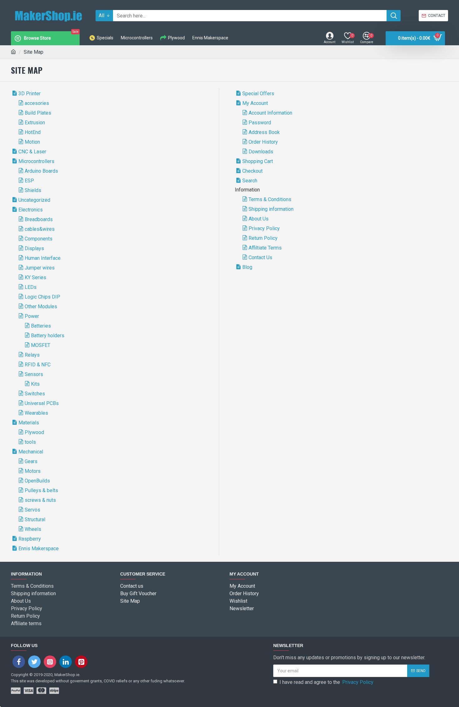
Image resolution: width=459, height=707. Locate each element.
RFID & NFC (38, 365)
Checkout (252, 171)
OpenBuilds (37, 481)
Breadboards (39, 219)
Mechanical (30, 452)
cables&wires (40, 229)
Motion (32, 142)
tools (30, 442)
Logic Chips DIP (42, 297)
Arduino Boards (41, 171)
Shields (33, 190)
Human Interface (43, 258)
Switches (35, 394)
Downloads (261, 152)
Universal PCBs (42, 403)
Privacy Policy (264, 228)
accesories (37, 103)
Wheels (33, 529)
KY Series (35, 277)
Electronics (30, 210)
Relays (32, 355)
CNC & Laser (32, 152)
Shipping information (271, 209)
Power (32, 316)
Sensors (34, 374)
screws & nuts (40, 500)
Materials (28, 423)
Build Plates (38, 113)
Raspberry (29, 539)
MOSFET (40, 345)
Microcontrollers (36, 161)
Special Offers (258, 93)
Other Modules (41, 306)
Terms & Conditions (270, 199)
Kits (35, 384)
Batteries (41, 326)
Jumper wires (40, 268)
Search (249, 181)
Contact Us (260, 257)
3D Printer (29, 93)
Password (260, 123)
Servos (32, 510)
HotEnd (33, 132)
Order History (263, 142)
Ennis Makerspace (38, 548)
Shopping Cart (257, 161)
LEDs (31, 287)
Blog (247, 267)
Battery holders (47, 336)
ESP (29, 181)
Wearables (36, 413)
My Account (255, 103)
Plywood (34, 432)
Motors (33, 471)
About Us (259, 219)
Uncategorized (34, 200)
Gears (31, 461)
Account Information (270, 113)
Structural (35, 519)
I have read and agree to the (326, 682)
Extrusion (35, 123)
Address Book (264, 132)
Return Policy (263, 238)
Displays (34, 248)
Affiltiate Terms (265, 248)
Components (38, 239)
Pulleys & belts (41, 490)
